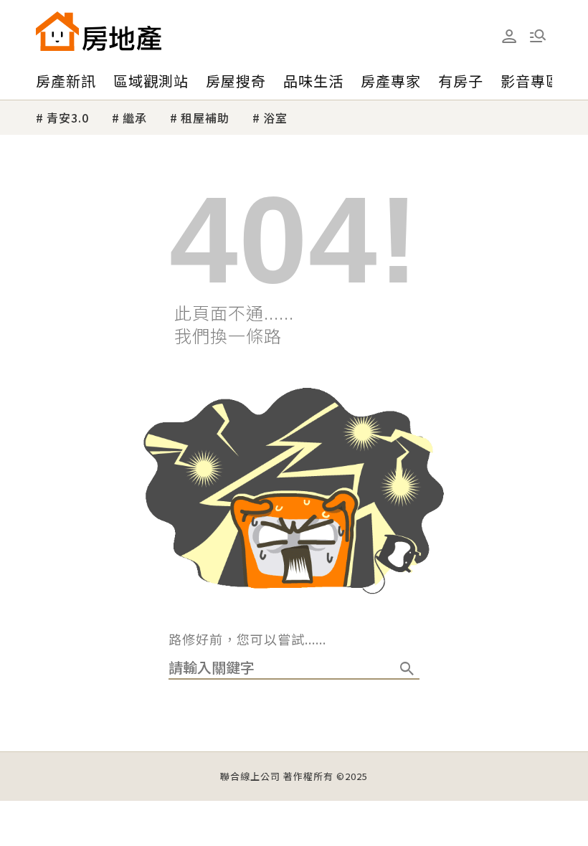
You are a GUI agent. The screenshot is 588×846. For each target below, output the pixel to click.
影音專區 (531, 80)
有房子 (460, 80)
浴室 (275, 117)
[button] (537, 35)
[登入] (509, 36)
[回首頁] (98, 31)
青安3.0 (68, 117)
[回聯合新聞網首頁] (57, 31)
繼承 (135, 117)
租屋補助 (205, 117)
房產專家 (391, 80)
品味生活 (313, 80)
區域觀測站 (151, 80)
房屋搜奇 (236, 80)
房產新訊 (66, 80)
